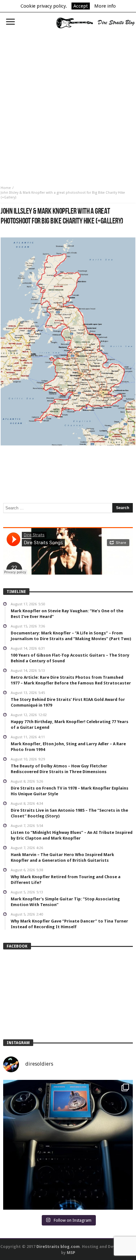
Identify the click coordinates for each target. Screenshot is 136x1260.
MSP (71, 1252)
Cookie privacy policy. (44, 6)
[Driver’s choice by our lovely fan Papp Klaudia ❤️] (68, 1145)
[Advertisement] (68, 105)
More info (105, 6)
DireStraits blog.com (58, 1246)
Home (6, 188)
